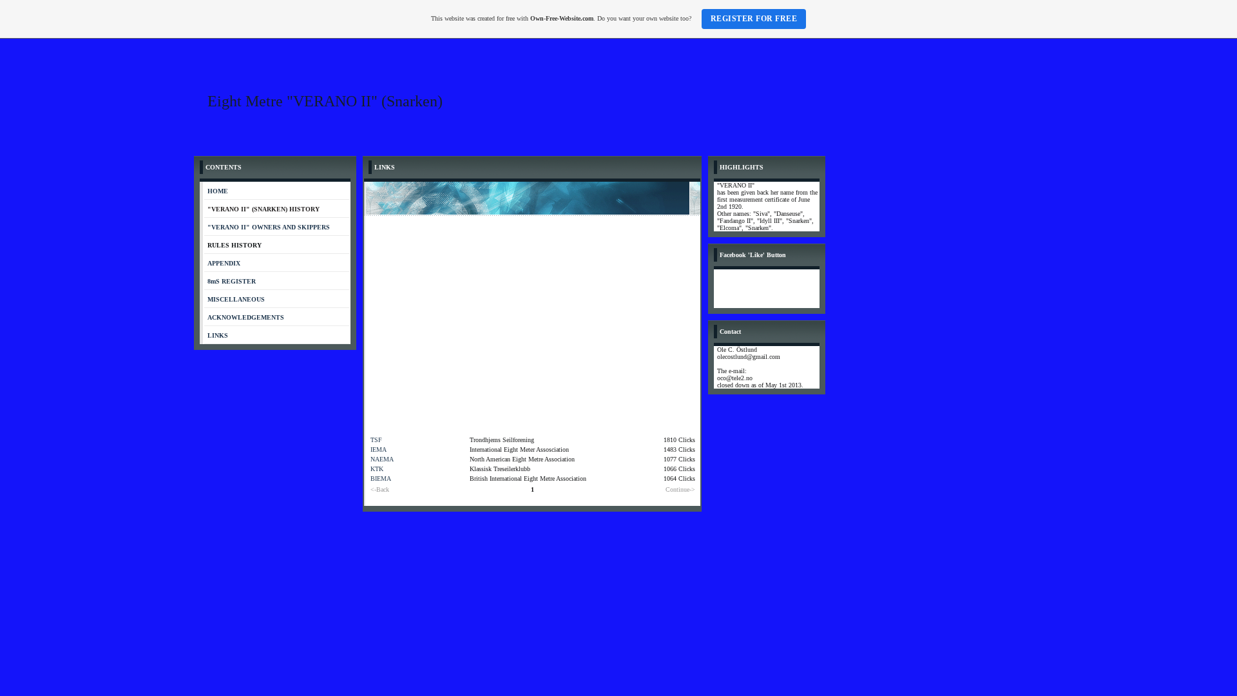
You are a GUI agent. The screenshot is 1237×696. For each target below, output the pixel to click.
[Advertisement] (532, 312)
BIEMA (380, 478)
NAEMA (382, 459)
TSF (376, 439)
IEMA (378, 449)
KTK (376, 468)
